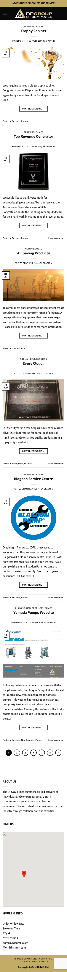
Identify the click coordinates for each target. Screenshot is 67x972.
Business (29, 26)
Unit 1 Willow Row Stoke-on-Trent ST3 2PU (13, 928)
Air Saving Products (33, 253)
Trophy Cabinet (33, 31)
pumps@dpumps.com (15, 942)
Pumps (39, 26)
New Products (33, 248)
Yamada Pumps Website (33, 612)
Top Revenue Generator (33, 136)
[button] (5, 13)
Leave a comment (56, 238)
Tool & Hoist (27, 359)
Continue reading (33, 109)
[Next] (58, 753)
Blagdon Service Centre (33, 478)
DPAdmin (50, 41)
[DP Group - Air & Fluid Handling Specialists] (33, 13)
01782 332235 (10, 938)
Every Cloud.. (33, 363)
